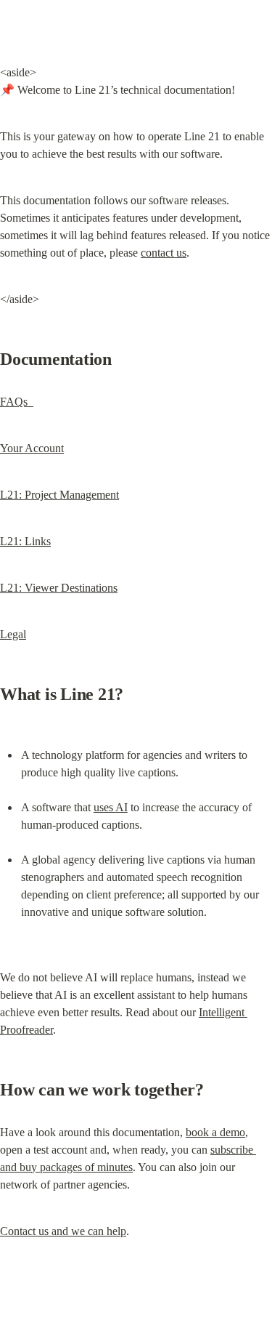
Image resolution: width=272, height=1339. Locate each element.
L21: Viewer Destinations (59, 588)
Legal (13, 634)
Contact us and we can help (63, 1231)
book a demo (215, 1132)
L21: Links (25, 541)
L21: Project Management (59, 494)
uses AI (111, 807)
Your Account (32, 448)
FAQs (16, 401)
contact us (163, 252)
